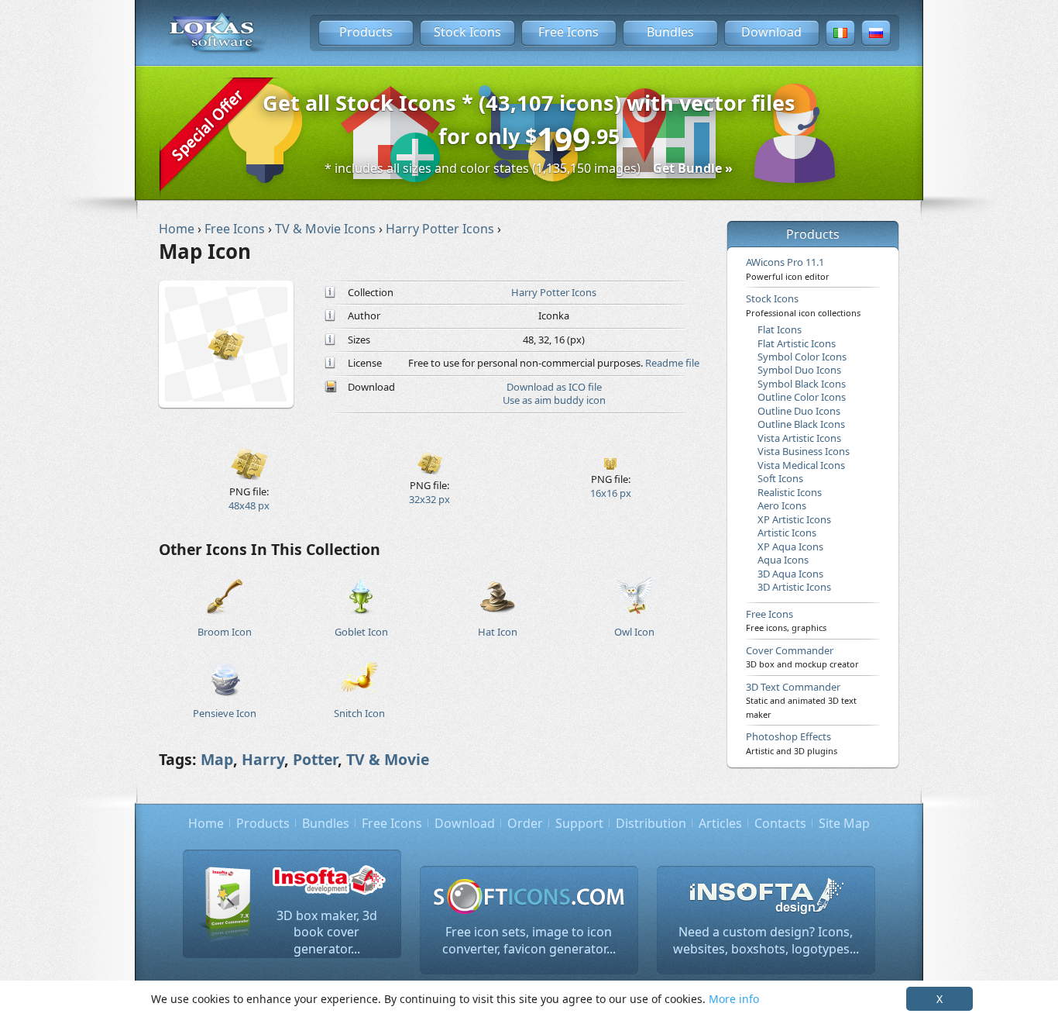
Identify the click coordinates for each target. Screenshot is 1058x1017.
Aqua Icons (783, 560)
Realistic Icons (789, 492)
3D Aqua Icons (790, 574)
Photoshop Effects (791, 742)
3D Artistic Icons (794, 587)
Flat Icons (779, 329)
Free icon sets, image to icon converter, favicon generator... (529, 940)
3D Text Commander (801, 700)
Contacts (780, 823)
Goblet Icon (361, 632)
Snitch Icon (359, 713)
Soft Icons (780, 478)
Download (771, 31)
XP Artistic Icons (794, 519)
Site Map (844, 823)
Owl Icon (634, 632)
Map (217, 759)
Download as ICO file (554, 387)
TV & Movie (387, 759)
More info (734, 998)
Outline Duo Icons (798, 411)
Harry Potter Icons (553, 292)
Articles (720, 823)
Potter (315, 759)
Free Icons (568, 31)
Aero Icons (781, 505)
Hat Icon (497, 632)
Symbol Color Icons (802, 357)
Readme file (672, 363)
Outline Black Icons (801, 424)
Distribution (651, 823)
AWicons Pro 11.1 (788, 268)
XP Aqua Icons (790, 546)
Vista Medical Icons (801, 465)
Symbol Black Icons (801, 384)
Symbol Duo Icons (799, 370)
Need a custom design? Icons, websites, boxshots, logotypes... (766, 940)
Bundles (670, 31)
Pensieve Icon (224, 713)
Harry (263, 759)
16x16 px (610, 493)
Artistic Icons (786, 533)
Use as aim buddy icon (554, 400)
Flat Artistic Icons (796, 343)
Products (366, 31)
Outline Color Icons (801, 397)
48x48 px (249, 505)
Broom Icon (225, 632)
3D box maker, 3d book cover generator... (327, 932)
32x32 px (429, 499)
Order (525, 823)
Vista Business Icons (803, 451)
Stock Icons (467, 31)
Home (206, 823)
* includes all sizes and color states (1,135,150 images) (529, 168)
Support (579, 823)
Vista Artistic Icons (799, 438)
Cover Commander (802, 656)
